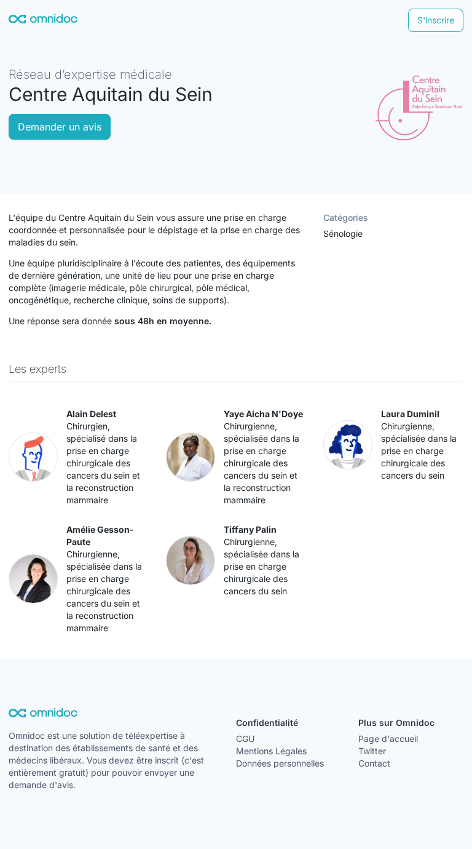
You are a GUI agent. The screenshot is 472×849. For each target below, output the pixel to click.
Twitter (372, 751)
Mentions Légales (271, 751)
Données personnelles (280, 763)
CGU (245, 738)
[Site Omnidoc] (43, 20)
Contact (374, 763)
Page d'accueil (388, 738)
